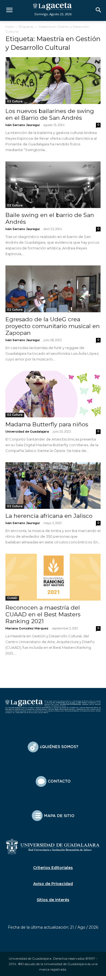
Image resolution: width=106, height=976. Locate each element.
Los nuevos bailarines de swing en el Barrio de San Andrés (49, 114)
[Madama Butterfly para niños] (53, 394)
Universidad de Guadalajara (27, 431)
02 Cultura (15, 101)
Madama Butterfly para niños (46, 424)
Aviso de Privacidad (53, 883)
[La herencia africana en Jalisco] (53, 485)
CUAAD (12, 598)
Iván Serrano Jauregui (22, 125)
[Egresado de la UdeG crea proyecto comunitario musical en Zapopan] (53, 288)
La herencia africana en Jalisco (48, 515)
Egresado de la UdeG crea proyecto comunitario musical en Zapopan (52, 326)
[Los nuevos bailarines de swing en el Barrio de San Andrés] (53, 80)
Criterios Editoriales (53, 867)
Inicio (9, 27)
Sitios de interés (53, 899)
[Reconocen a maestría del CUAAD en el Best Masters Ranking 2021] (53, 577)
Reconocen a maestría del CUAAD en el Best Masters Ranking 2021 (42, 614)
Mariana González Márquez (26, 628)
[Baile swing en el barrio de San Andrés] (53, 184)
